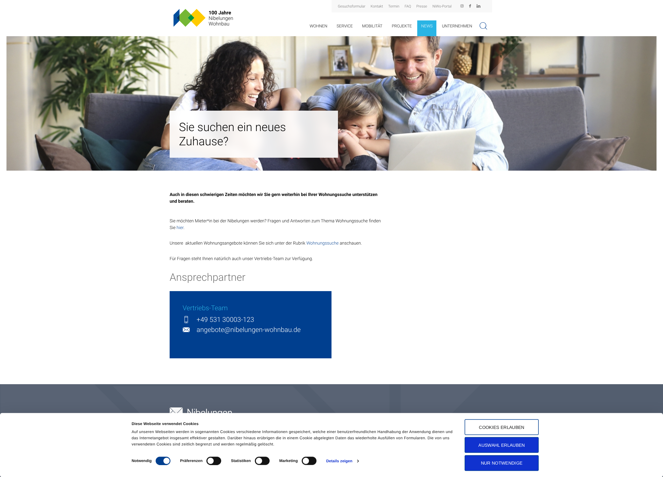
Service (345, 26)
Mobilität (372, 26)
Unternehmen (457, 26)
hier (180, 227)
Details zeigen (339, 461)
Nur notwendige (502, 463)
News (427, 26)
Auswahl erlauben (501, 445)
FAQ (408, 6)
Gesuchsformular (351, 6)
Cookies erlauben (501, 427)
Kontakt (377, 6)
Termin (393, 6)
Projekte (402, 26)
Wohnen (318, 26)
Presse (421, 6)
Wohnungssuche (322, 243)
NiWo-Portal (442, 6)
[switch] (213, 461)
